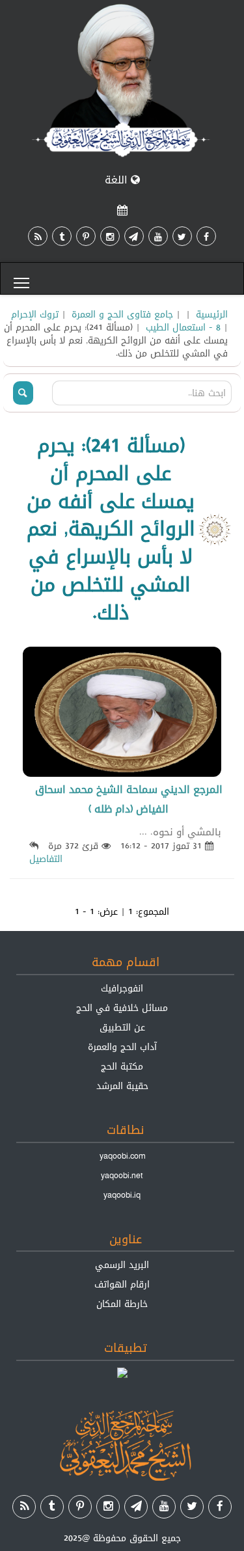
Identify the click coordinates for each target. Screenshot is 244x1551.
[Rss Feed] (37, 236)
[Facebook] (206, 236)
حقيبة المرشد (122, 1085)
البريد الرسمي (122, 1264)
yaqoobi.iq (122, 1195)
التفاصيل (45, 858)
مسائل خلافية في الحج (122, 1007)
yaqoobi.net (122, 1175)
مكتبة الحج (122, 1066)
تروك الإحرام (35, 314)
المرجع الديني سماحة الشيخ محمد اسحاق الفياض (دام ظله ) (129, 799)
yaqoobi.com (122, 1156)
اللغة (118, 179)
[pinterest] (86, 236)
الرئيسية (212, 314)
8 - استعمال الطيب (183, 327)
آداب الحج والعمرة (122, 1046)
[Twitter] (182, 236)
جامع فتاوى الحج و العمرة (122, 314)
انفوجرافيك (122, 988)
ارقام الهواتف (122, 1284)
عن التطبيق (122, 1027)
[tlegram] (134, 236)
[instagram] (110, 236)
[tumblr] (62, 236)
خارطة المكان (122, 1303)
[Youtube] (158, 236)
